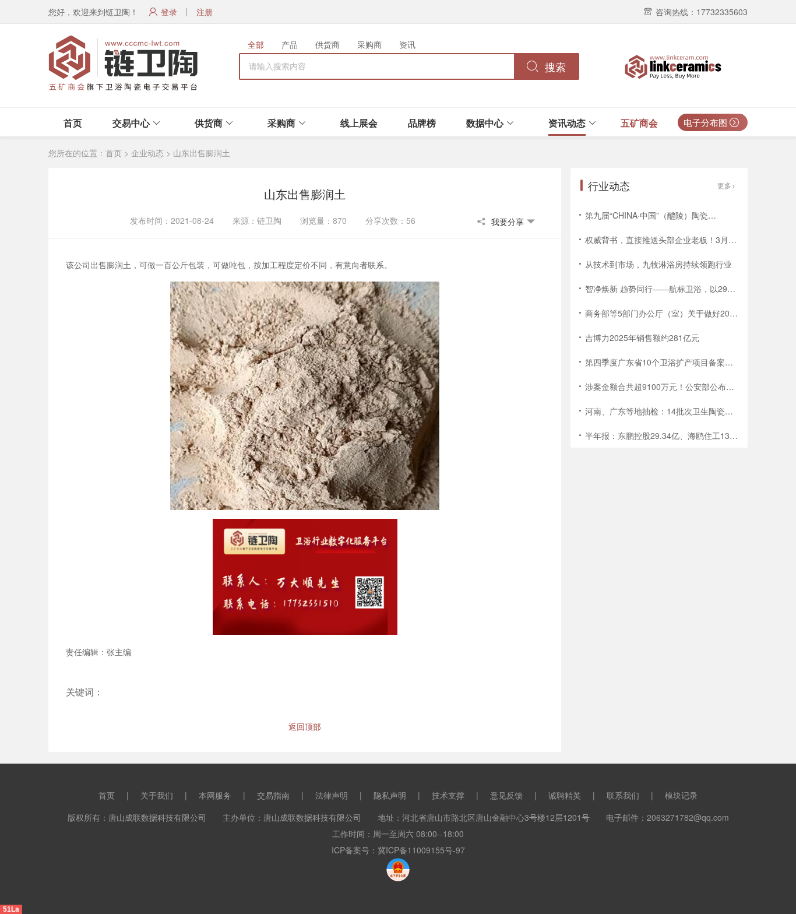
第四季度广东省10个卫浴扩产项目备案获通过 (667, 362)
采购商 (369, 44)
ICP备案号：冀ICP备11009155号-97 (398, 850)
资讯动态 (567, 122)
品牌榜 (422, 122)
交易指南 (273, 795)
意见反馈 (506, 795)
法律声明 (331, 795)
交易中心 (131, 122)
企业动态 (147, 153)
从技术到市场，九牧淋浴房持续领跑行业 (658, 264)
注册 (204, 11)
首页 (73, 122)
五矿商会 (639, 122)
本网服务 (215, 795)
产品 (289, 44)
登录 (169, 11)
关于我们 (156, 795)
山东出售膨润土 (201, 153)
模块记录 (681, 795)
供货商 (327, 44)
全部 (256, 44)
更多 (724, 185)
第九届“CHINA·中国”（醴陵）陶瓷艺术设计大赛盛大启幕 (687, 215)
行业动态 (609, 185)
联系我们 (623, 795)
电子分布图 (707, 122)
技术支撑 (448, 795)
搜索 (554, 67)
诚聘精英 (564, 795)
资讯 (407, 44)
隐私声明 (390, 795)
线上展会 (359, 122)
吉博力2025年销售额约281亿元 (642, 337)
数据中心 (484, 122)
